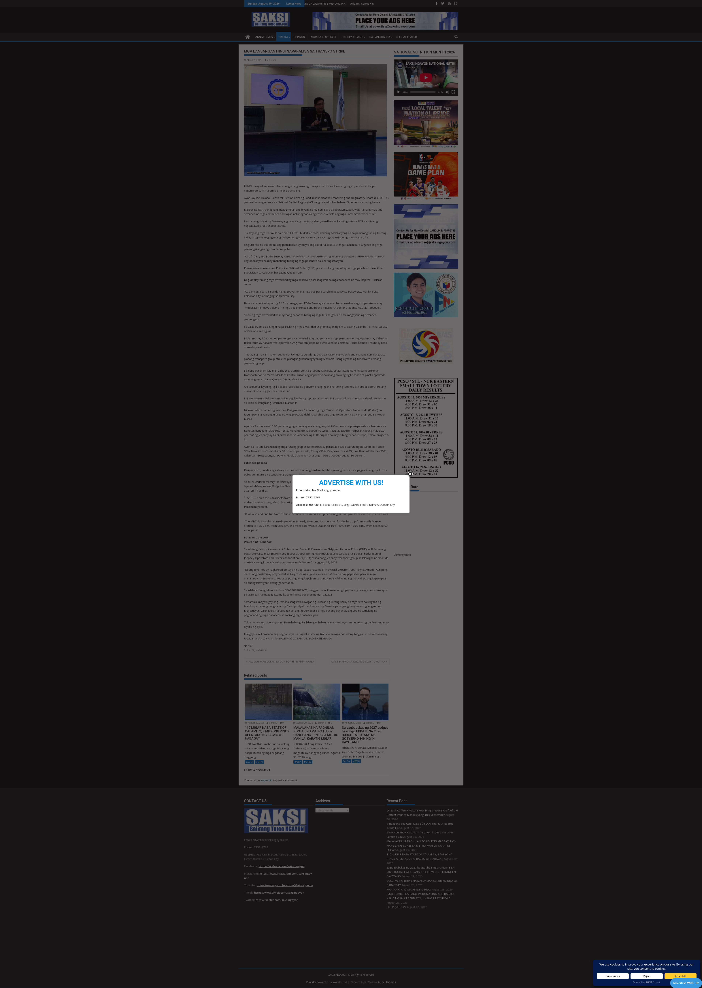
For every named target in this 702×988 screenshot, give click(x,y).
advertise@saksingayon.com (323, 490)
